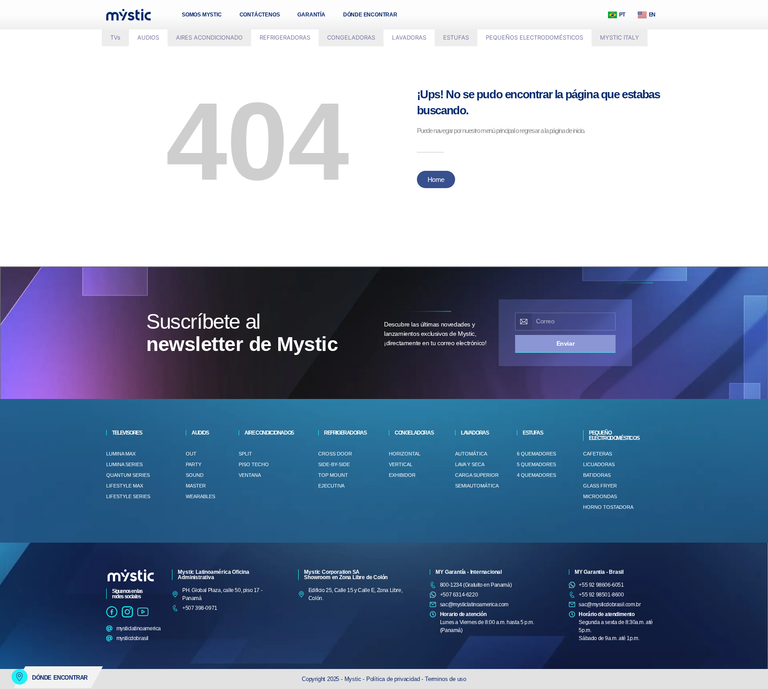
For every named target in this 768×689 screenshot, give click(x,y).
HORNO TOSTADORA (608, 507)
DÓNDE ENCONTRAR (370, 15)
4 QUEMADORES (536, 475)
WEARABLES (200, 496)
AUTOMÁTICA (471, 453)
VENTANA (250, 475)
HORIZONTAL (404, 453)
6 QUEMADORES (536, 453)
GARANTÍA (311, 15)
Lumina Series (124, 464)
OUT (191, 453)
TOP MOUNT (333, 475)
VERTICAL (400, 464)
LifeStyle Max (124, 485)
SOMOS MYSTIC (202, 15)
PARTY (193, 464)
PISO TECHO (254, 464)
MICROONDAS (600, 496)
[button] (115, 37)
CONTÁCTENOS (260, 15)
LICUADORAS (599, 464)
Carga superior (477, 475)
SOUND (195, 475)
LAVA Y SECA (469, 464)
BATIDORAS (597, 475)
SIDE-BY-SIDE (334, 464)
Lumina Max (121, 453)
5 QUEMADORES (536, 464)
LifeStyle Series (128, 496)
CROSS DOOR (335, 453)
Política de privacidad (393, 679)
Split (245, 453)
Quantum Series (128, 475)
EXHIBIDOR (402, 475)
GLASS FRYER (600, 485)
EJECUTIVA (331, 485)
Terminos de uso (445, 679)
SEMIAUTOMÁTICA (477, 485)
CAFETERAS (597, 453)
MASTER (196, 485)
